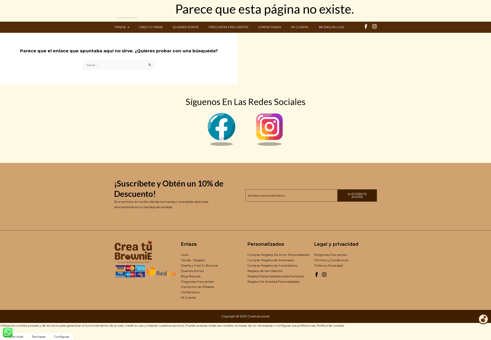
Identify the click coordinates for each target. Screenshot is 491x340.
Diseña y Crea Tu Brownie (199, 265)
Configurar (61, 336)
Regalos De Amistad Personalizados (273, 281)
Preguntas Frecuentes (197, 281)
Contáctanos (190, 292)
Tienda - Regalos (193, 260)
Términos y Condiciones (331, 260)
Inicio (185, 255)
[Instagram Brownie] (269, 145)
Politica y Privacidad (328, 265)
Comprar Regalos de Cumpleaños (272, 265)
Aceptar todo (13, 336)
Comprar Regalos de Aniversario (270, 260)
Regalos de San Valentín (265, 271)
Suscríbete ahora (357, 195)
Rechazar (39, 336)
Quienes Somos (192, 271)
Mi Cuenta (188, 297)
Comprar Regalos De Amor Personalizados (278, 255)
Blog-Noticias (190, 276)
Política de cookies (330, 325)
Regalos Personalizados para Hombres (275, 276)
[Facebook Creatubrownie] (365, 28)
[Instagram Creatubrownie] (374, 28)
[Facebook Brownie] (221, 145)
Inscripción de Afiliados (197, 287)
